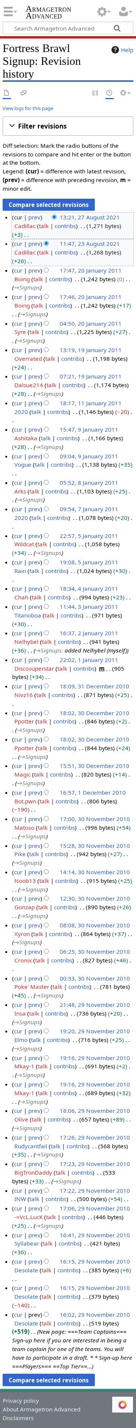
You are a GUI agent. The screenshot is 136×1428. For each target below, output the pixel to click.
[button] (68, 126)
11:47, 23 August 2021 (90, 243)
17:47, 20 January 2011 (91, 270)
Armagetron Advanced (48, 13)
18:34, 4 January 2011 (89, 588)
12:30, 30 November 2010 (95, 898)
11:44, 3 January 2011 (89, 606)
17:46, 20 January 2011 (91, 296)
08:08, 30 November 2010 (95, 925)
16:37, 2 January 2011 (89, 633)
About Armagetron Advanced (41, 1409)
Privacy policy (21, 1400)
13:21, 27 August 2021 (90, 217)
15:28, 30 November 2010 (95, 845)
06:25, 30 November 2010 (95, 951)
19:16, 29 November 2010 (95, 1058)
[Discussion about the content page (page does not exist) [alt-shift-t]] (24, 93)
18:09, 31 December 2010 (94, 686)
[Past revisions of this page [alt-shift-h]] (109, 93)
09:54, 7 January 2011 (89, 509)
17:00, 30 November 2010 (95, 819)
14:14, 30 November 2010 (95, 872)
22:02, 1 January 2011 (89, 659)
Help (127, 50)
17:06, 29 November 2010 (95, 1208)
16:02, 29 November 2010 (95, 1314)
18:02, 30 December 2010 (94, 713)
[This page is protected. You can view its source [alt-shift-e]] (95, 93)
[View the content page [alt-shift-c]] (7, 93)
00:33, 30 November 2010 (95, 978)
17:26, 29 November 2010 (95, 1137)
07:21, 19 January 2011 (91, 376)
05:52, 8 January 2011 (89, 482)
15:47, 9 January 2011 (89, 429)
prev (34, 217)
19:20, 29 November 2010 (95, 1031)
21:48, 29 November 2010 (95, 1004)
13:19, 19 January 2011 (91, 350)
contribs (65, 226)
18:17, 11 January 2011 (91, 403)
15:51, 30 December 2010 (94, 765)
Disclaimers (18, 1418)
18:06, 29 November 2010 (95, 1110)
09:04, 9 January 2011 (89, 456)
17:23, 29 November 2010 (95, 1164)
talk (44, 226)
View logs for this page (28, 108)
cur (18, 243)
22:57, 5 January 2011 (89, 535)
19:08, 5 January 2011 (89, 562)
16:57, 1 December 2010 (93, 792)
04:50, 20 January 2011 (91, 323)
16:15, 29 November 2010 (95, 1261)
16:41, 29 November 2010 (95, 1235)
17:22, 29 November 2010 (95, 1190)
